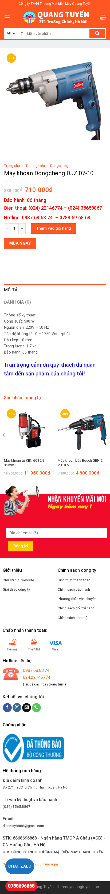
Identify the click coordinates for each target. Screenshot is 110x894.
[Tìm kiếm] (97, 33)
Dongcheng (59, 165)
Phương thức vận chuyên (77, 599)
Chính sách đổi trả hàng (76, 608)
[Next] (106, 445)
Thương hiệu (35, 165)
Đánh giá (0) (17, 302)
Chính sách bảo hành (74, 589)
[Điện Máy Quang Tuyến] (55, 17)
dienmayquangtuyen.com (78, 887)
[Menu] (7, 17)
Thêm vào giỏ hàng (53, 228)
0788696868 (21, 886)
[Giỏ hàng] (103, 17)
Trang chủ (12, 165)
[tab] (55, 290)
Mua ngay (20, 243)
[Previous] (3, 445)
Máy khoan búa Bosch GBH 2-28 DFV (81, 462)
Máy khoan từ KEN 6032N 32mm (24, 462)
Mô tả (11, 289)
